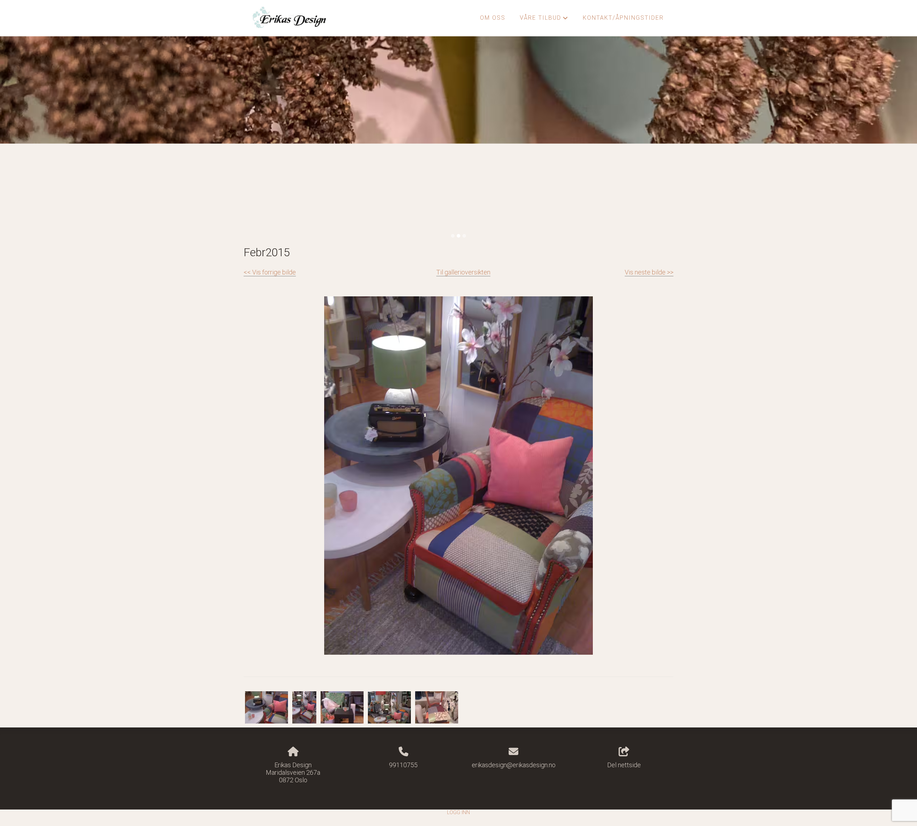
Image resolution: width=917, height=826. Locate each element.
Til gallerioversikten (463, 272)
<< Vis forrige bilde (270, 272)
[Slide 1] (453, 236)
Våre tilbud (544, 19)
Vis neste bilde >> (649, 272)
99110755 (403, 765)
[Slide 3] (464, 236)
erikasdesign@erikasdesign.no (514, 765)
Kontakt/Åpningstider (623, 17)
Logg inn (458, 813)
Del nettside (624, 765)
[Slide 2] (458, 236)
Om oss (492, 17)
